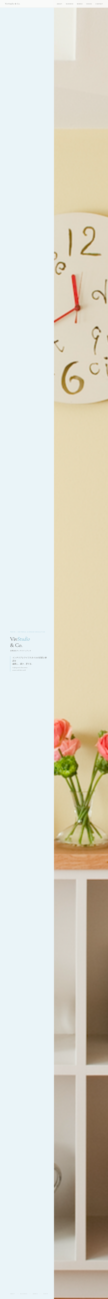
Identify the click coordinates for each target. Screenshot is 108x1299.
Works (79, 4)
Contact (99, 4)
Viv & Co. (12, 4)
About (59, 4)
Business (69, 4)
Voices (89, 4)
